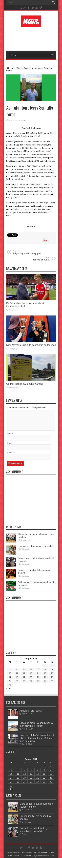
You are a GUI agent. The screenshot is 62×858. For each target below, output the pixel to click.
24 (10, 681)
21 (38, 677)
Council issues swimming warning (24, 383)
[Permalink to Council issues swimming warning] (31, 380)
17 (10, 677)
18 (17, 677)
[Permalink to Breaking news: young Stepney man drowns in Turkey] (13, 730)
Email (10, 443)
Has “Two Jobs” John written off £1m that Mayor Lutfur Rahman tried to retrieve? (37, 738)
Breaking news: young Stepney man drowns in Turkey (36, 724)
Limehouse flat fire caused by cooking (36, 546)
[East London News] (31, 25)
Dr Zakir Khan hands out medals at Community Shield (25, 304)
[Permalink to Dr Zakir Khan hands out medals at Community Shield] (31, 299)
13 (31, 673)
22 (45, 677)
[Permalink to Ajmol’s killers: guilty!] (13, 718)
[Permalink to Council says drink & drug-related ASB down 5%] (11, 566)
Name (10, 433)
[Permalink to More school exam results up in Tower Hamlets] (11, 542)
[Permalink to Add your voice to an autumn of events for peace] (11, 590)
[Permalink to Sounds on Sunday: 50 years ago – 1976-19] (11, 578)
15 (45, 673)
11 (17, 673)
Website (11, 452)
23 (52, 677)
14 (38, 673)
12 (24, 673)
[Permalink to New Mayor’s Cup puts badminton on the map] (31, 341)
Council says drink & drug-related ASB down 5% (34, 829)
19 (24, 677)
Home (12, 68)
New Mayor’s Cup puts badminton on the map (31, 344)
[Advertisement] (32, 38)
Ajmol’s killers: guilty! (31, 710)
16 (52, 673)
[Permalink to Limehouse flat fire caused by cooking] (11, 554)
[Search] (53, 2)
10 (10, 673)
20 (31, 677)
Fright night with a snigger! (27, 252)
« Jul (8, 688)
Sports (20, 68)
